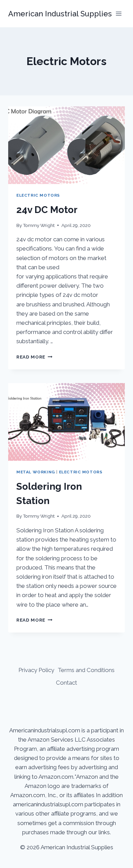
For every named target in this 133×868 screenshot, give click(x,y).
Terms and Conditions (86, 670)
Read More (34, 357)
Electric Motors (38, 195)
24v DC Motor (46, 209)
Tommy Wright (39, 225)
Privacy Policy (36, 670)
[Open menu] (118, 13)
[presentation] (66, 145)
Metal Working (35, 472)
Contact (66, 682)
